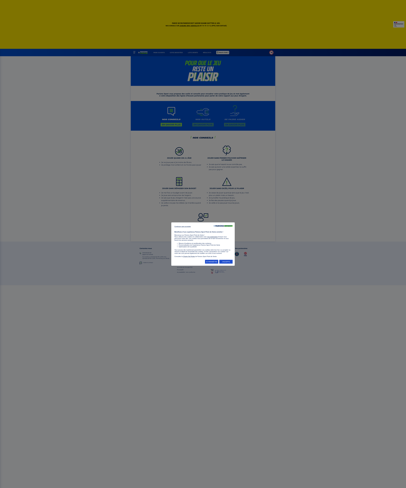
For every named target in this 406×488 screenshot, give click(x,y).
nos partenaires (212, 236)
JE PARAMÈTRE (211, 261)
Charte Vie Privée (189, 256)
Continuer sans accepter (182, 226)
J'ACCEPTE (226, 261)
